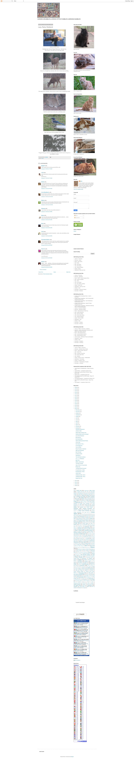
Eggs (74, 519)
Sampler (86, 561)
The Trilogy (92, 579)
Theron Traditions (86, 580)
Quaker (75, 559)
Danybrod (75, 517)
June (77, 419)
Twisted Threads (77, 584)
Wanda (42, 181)
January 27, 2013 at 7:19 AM (46, 168)
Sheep (80, 564)
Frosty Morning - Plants (80, 471)
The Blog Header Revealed (81, 468)
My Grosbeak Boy (79, 439)
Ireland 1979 (91, 532)
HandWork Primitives (81, 529)
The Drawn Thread (88, 574)
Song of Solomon (90, 565)
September (78, 414)
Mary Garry (80, 544)
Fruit (88, 525)
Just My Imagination (88, 537)
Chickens (81, 507)
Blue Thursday (78, 452)
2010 (76, 483)
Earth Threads (85, 518)
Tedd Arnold (76, 573)
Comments (77, 217)
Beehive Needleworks (91, 497)
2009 (76, 485)
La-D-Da (87, 538)
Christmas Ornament (77, 509)
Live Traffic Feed (81, 620)
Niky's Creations (86, 550)
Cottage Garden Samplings (83, 510)
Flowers (75, 524)
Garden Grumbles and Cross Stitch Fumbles (81, 627)
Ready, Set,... (78, 466)
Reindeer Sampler (88, 560)
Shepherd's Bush (85, 564)
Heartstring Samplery (89, 530)
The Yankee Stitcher (78, 580)
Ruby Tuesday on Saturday (81, 448)
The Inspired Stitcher (45, 239)
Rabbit (79, 559)
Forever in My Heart (82, 525)
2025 (76, 389)
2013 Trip (79, 490)
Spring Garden (77, 567)
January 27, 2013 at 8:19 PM (46, 235)
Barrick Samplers (91, 496)
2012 (76, 480)
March (77, 424)
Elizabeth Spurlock (80, 519)
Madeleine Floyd (77, 543)
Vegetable (75, 586)
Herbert (75, 531)
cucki (42, 172)
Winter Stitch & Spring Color (81, 432)
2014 (76, 406)
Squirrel (83, 567)
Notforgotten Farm (79, 551)
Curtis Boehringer (80, 516)
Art (94, 494)
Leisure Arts (81, 539)
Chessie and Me (89, 505)
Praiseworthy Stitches (89, 557)
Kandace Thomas (80, 538)
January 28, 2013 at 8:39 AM (46, 257)
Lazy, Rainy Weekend (80, 435)
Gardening (87, 526)
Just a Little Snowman (87, 535)
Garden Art (80, 526)
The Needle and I (89, 577)
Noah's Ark (92, 550)
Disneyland (92, 517)
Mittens (86, 545)
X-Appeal (84, 587)
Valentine (90, 585)
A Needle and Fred (80, 491)
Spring (93, 566)
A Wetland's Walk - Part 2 (80, 474)
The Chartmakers (90, 573)
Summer (91, 570)
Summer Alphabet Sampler (78, 571)
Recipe (75, 560)
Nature (42, 158)
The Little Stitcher (80, 577)
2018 (76, 400)
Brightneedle (77, 502)
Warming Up (78, 455)
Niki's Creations (79, 550)
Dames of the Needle (89, 516)
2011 (76, 482)
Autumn (87, 495)
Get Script (77, 655)
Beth (81, 181)
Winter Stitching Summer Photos (82, 440)
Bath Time (78, 460)
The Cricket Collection (78, 574)
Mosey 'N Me (92, 545)
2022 (76, 393)
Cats (80, 504)
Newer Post (41, 272)
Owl (89, 552)
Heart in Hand (78, 530)
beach (77, 497)
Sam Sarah (80, 561)
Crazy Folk (86, 512)
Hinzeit (79, 531)
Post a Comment (43, 269)
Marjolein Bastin (88, 543)
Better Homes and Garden (87, 498)
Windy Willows (82, 586)
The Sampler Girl (83, 578)
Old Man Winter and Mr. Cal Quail (82, 434)
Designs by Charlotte (85, 517)
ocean (84, 551)
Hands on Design (87, 528)
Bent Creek (77, 498)
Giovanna (43, 208)
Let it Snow (87, 539)
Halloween (80, 528)
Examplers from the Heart (87, 522)
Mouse (42, 215)
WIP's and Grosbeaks (80, 450)
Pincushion (77, 554)
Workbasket (79, 587)
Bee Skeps (81, 497)
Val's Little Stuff (90, 584)
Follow (75, 231)
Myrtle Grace (77, 547)
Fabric (93, 522)
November (78, 411)
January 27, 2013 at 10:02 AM (47, 196)
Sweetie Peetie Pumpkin (82, 572)
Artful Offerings (77, 495)
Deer (79, 517)
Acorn (88, 491)
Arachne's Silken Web (88, 494)
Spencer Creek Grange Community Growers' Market (82, 566)
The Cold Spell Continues (80, 457)
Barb (42, 223)
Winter (88, 586)
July (77, 418)
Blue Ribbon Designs (82, 501)
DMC (74, 518)
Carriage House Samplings (84, 503)
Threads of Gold (90, 581)
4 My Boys (86, 490)
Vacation (83, 584)
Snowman (82, 565)
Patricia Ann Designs (78, 553)
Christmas (76, 508)
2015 (76, 405)
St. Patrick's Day (89, 567)
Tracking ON (85, 655)
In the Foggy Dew (79, 445)
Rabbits (85, 559)
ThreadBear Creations (81, 581)
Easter (91, 518)
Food (80, 524)
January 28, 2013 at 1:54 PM (46, 267)
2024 (76, 390)
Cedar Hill (87, 504)
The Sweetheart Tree (85, 579)
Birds (78, 500)
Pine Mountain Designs (85, 554)
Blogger (72, 756)
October (77, 413)
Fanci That (77, 523)
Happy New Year (79, 478)
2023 (76, 392)
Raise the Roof (90, 559)
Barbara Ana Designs (81, 496)
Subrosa (86, 570)
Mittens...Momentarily (80, 461)
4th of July (92, 490)
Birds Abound (78, 437)
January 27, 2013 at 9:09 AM (46, 188)
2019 (76, 398)
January (77, 427)
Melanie (42, 261)
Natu (83, 547)
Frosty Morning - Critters (80, 470)
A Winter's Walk (79, 430)
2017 (76, 402)
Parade (93, 552)
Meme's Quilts (85, 544)
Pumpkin (90, 558)
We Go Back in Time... (80, 443)
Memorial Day (92, 544)
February (77, 426)
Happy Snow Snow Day (91, 529)
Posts (76, 215)
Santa (75, 563)
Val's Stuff (84, 585)
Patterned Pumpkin (86, 553)
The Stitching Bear (90, 578)
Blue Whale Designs (91, 501)
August (77, 416)
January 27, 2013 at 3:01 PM (46, 219)
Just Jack (82, 537)
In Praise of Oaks (79, 453)
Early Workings (79, 518)
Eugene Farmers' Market (84, 520)
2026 (76, 387)
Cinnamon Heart (86, 509)
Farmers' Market (85, 523)
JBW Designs (82, 533)
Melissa (42, 200)
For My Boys (85, 524)
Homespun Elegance (78, 532)
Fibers (91, 523)
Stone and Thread (79, 570)
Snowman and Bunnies (80, 429)
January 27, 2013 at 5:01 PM (46, 227)
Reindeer (80, 560)
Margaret (43, 165)
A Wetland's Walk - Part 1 (80, 476)
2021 (76, 395)
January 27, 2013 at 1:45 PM (46, 211)
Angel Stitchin (80, 494)
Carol (42, 231)
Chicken (75, 507)
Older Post (68, 272)
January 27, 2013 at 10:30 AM (47, 204)
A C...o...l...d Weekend (80, 458)
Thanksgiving (81, 573)
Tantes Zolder (90, 572)
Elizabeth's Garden (87, 519)
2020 (76, 397)
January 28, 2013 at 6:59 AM (46, 245)
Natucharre (87, 547)
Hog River (84, 531)
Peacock (93, 553)
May (77, 421)
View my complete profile (78, 189)
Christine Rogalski (89, 507)
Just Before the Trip (86, 536)
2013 (76, 408)
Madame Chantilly (92, 542)
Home (55, 272)
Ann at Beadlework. (45, 192)
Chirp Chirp (78, 442)
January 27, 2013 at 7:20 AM (46, 178)
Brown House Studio (85, 502)
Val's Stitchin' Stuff (77, 585)
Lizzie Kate (83, 542)
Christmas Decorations (87, 508)
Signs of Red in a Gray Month (81, 465)
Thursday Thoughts (79, 463)
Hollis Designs (90, 531)
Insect (85, 532)
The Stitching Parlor (77, 579)
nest (74, 550)
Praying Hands (76, 558)
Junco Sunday (78, 447)
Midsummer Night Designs (79, 545)
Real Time (81, 655)
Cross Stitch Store (86, 515)
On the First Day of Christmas (82, 552)
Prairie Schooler (78, 557)
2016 (76, 403)
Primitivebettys (83, 558)
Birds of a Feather (85, 500)
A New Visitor (78, 473)
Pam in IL (43, 248)
